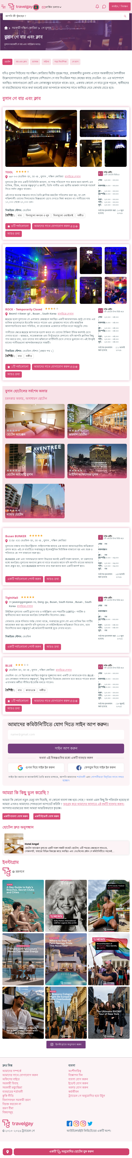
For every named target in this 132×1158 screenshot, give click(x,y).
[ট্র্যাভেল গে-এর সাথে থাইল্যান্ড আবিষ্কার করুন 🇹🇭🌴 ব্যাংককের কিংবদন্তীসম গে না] (109, 906)
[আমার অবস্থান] (7, 1151)
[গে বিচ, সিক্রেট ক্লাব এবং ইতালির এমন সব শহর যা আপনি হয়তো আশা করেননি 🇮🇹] (23, 906)
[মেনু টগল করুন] (3, 6)
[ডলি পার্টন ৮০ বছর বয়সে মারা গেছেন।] (66, 906)
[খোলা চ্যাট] (104, 6)
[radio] (17, 172)
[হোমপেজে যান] (20, 6)
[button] (81, 777)
